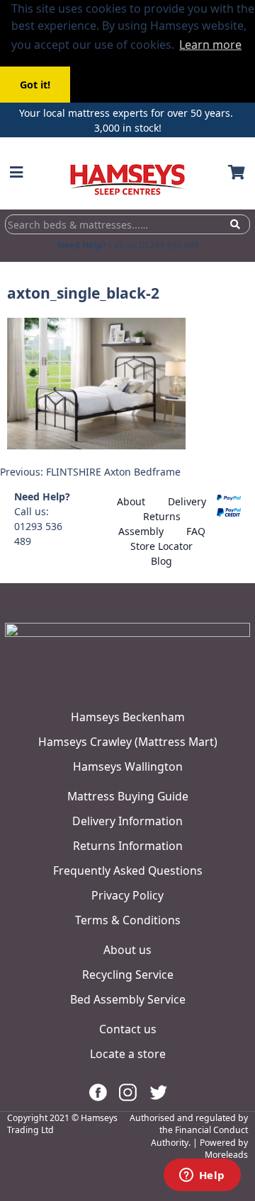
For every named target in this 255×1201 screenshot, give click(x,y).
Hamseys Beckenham (128, 717)
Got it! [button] (35, 84)
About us (127, 950)
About (131, 501)
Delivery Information (127, 821)
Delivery (187, 501)
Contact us (128, 1029)
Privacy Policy (127, 895)
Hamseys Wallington (128, 766)
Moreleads (226, 1155)
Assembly (141, 531)
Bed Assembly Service (128, 999)
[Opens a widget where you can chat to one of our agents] (202, 1176)
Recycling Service (128, 974)
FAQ (195, 531)
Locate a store (128, 1054)
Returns (162, 516)
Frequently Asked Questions (128, 870)
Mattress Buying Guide (127, 796)
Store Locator (161, 546)
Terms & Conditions (128, 920)
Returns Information (128, 846)
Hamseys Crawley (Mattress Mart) (127, 741)
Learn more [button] (210, 44)
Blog (161, 561)
